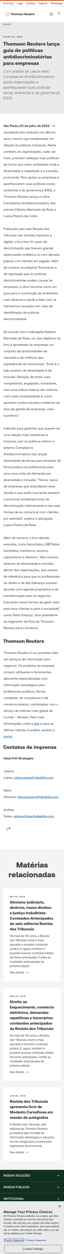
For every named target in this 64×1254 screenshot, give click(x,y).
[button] (32, 1175)
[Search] (59, 13)
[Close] (60, 1206)
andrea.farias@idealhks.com (34, 816)
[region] (32, 1227)
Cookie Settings (33, 1248)
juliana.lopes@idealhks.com (34, 777)
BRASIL (7, 24)
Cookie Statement (14, 1240)
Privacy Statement (35, 1240)
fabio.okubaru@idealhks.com (38, 797)
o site (35, 723)
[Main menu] (51, 14)
